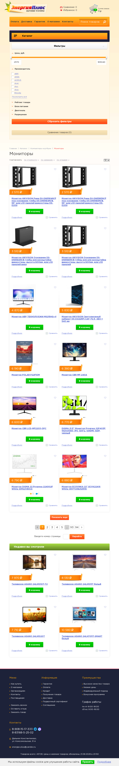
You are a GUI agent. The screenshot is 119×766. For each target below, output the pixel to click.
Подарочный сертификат (55, 701)
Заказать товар (18, 712)
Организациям (18, 691)
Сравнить (53, 217)
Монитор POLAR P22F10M (26, 375)
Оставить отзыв (19, 709)
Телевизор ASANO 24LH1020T (28, 636)
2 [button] (35, 417)
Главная (13, 148)
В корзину (34, 211)
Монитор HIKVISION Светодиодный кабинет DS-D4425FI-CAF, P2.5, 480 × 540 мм (82, 319)
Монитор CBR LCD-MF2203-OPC (29, 428)
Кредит (46, 691)
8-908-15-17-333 (22, 729)
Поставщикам (17, 698)
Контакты (67, 22)
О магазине (53, 22)
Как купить (16, 684)
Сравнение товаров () (59, 132)
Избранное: (70, 10)
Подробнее (104, 762)
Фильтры (59, 46)
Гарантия (39, 22)
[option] (34, 176)
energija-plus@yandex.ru (24, 747)
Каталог (26, 36)
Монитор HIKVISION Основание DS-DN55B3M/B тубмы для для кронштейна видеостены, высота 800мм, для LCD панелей (84, 261)
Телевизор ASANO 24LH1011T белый (81, 584)
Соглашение (49, 705)
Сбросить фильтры (59, 121)
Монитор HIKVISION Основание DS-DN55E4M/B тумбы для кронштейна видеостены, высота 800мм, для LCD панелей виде (32, 261)
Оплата (15, 22)
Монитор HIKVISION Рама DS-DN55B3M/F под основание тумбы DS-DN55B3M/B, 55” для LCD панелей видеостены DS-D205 (84, 202)
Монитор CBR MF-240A (74, 375)
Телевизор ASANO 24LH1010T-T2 (30, 584)
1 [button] (33, 475)
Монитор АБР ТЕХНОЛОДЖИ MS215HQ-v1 (34, 317)
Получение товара (52, 694)
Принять (87, 762)
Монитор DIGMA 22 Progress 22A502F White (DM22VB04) (32, 488)
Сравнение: (70, 7)
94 (77, 527)
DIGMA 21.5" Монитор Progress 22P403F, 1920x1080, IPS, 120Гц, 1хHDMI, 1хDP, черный (84, 431)
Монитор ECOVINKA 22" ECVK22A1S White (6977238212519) (81, 488)
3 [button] (35, 475)
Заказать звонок (19, 705)
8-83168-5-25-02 (22, 733)
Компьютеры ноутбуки (40, 148)
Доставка (26, 22)
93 (72, 527)
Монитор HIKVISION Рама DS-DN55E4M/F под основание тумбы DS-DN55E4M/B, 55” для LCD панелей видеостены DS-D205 (34, 202)
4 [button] (86, 475)
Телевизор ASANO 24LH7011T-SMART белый (82, 638)
